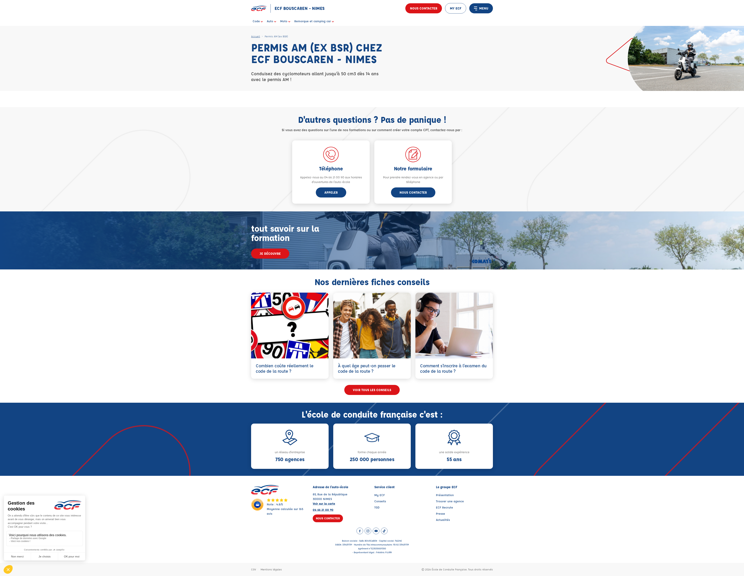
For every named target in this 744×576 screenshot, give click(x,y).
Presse (440, 513)
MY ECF (455, 8)
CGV (253, 569)
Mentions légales (271, 569)
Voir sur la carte (324, 503)
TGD (377, 507)
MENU (483, 8)
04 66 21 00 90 (323, 510)
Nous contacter (423, 8)
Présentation (445, 495)
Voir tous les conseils (372, 390)
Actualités (443, 520)
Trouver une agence (450, 501)
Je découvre (270, 253)
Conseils (380, 501)
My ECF (379, 495)
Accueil (255, 36)
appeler (331, 192)
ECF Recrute (444, 507)
